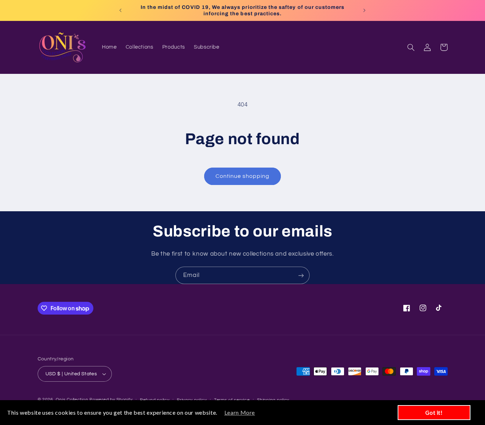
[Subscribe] (301, 275)
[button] (411, 47)
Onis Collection (72, 400)
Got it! (433, 412)
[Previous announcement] (121, 10)
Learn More (239, 412)
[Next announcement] (364, 10)
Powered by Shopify (110, 400)
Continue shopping (243, 176)
